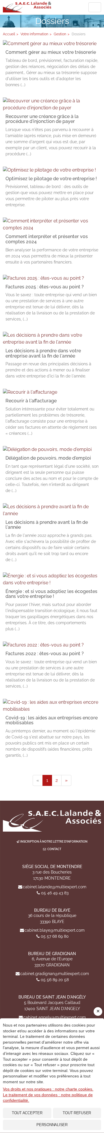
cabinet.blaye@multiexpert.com (55, 930)
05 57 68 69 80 (55, 936)
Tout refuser (77, 1113)
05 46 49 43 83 (54, 893)
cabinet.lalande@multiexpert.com (54, 887)
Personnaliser (52, 1125)
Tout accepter (27, 1113)
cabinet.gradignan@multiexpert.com (54, 973)
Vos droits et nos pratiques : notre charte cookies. (48, 1089)
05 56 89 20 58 (55, 979)
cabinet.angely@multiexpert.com (54, 1017)
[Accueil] (52, 821)
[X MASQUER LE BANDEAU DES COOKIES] (98, 1011)
